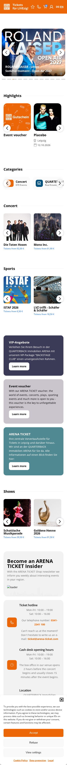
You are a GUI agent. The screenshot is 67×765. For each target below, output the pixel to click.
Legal (51, 760)
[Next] (59, 128)
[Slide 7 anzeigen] (36, 79)
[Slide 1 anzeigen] (4, 79)
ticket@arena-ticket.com (43, 639)
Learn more (19, 366)
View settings (33, 752)
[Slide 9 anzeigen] (47, 79)
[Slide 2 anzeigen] (9, 79)
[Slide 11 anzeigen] (58, 79)
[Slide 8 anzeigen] (42, 79)
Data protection (37, 760)
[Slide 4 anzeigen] (20, 79)
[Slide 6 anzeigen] (31, 79)
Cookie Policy (21, 760)
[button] (61, 699)
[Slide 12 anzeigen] (63, 79)
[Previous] (7, 128)
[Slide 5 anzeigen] (25, 79)
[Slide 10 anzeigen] (52, 79)
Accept (33, 732)
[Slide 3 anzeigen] (15, 79)
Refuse (33, 742)
